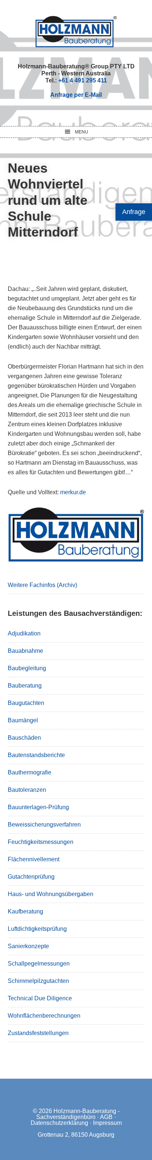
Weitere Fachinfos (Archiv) (42, 585)
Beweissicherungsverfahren (44, 824)
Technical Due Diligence (40, 998)
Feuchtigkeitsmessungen (40, 842)
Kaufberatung (25, 911)
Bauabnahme (25, 651)
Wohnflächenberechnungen (44, 1016)
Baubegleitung (27, 668)
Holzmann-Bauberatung (76, 31)
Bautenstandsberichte (36, 755)
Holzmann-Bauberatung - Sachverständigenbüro (78, 1114)
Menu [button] (81, 132)
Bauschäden (24, 738)
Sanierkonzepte (28, 946)
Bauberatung (25, 685)
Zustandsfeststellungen (38, 1033)
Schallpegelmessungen (39, 963)
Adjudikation (24, 633)
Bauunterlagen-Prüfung (38, 807)
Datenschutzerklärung (59, 1123)
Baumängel (23, 720)
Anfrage (133, 212)
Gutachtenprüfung (31, 877)
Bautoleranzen (27, 790)
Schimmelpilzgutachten (38, 981)
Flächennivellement (33, 859)
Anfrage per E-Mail (76, 95)
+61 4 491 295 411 (82, 80)
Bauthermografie (29, 772)
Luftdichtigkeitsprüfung (37, 929)
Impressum (107, 1123)
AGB (106, 1117)
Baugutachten (26, 703)
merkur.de (72, 492)
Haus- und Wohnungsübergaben (50, 894)
